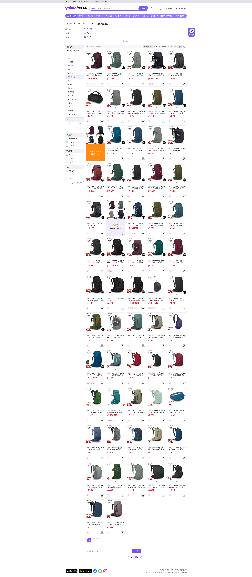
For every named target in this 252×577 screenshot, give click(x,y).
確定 (79, 129)
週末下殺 (145, 16)
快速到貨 (109, 16)
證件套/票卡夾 (72, 99)
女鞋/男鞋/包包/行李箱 (73, 51)
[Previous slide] (87, 60)
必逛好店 (136, 16)
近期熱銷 (173, 46)
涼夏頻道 (127, 16)
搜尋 (136, 551)
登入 (156, 8)
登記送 (90, 16)
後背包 (70, 58)
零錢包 (70, 88)
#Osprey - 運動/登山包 (135, 557)
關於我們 (155, 572)
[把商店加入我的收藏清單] (123, 234)
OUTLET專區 (71, 114)
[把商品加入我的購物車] (102, 84)
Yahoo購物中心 (76, 8)
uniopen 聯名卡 (168, 16)
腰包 (69, 69)
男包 (68, 54)
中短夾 (70, 84)
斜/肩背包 (70, 62)
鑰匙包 (70, 103)
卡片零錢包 (71, 92)
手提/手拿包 (71, 73)
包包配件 (70, 110)
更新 (185, 570)
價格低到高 (157, 46)
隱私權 (177, 572)
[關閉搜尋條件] (100, 8)
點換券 (81, 16)
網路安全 (170, 572)
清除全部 (96, 29)
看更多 (153, 16)
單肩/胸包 (70, 66)
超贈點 (181, 16)
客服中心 (148, 572)
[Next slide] (103, 60)
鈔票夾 (70, 107)
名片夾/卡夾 (71, 95)
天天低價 (118, 16)
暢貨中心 (99, 16)
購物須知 (163, 572)
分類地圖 (184, 572)
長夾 (69, 80)
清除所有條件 (78, 183)
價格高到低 (165, 46)
